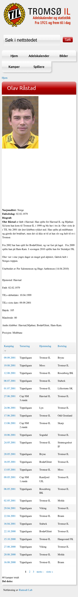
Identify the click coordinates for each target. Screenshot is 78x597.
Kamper (14, 66)
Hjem (14, 56)
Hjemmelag (45, 346)
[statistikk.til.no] (37, 26)
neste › (40, 571)
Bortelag (62, 346)
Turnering (25, 346)
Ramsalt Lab (25, 590)
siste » (49, 571)
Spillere (39, 66)
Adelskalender (39, 56)
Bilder (63, 56)
